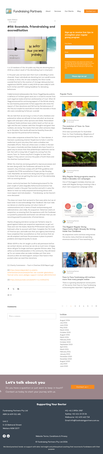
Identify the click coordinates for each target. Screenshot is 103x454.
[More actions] (55, 21)
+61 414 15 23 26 (79, 414)
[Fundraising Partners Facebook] (4, 436)
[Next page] (92, 306)
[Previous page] (66, 306)
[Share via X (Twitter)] (13, 289)
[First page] (62, 306)
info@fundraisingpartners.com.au (84, 420)
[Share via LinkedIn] (18, 289)
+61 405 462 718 (82, 417)
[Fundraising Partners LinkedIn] (8, 436)
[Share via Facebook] (8, 289)
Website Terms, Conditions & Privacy (51, 436)
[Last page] (96, 306)
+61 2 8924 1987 (75, 410)
